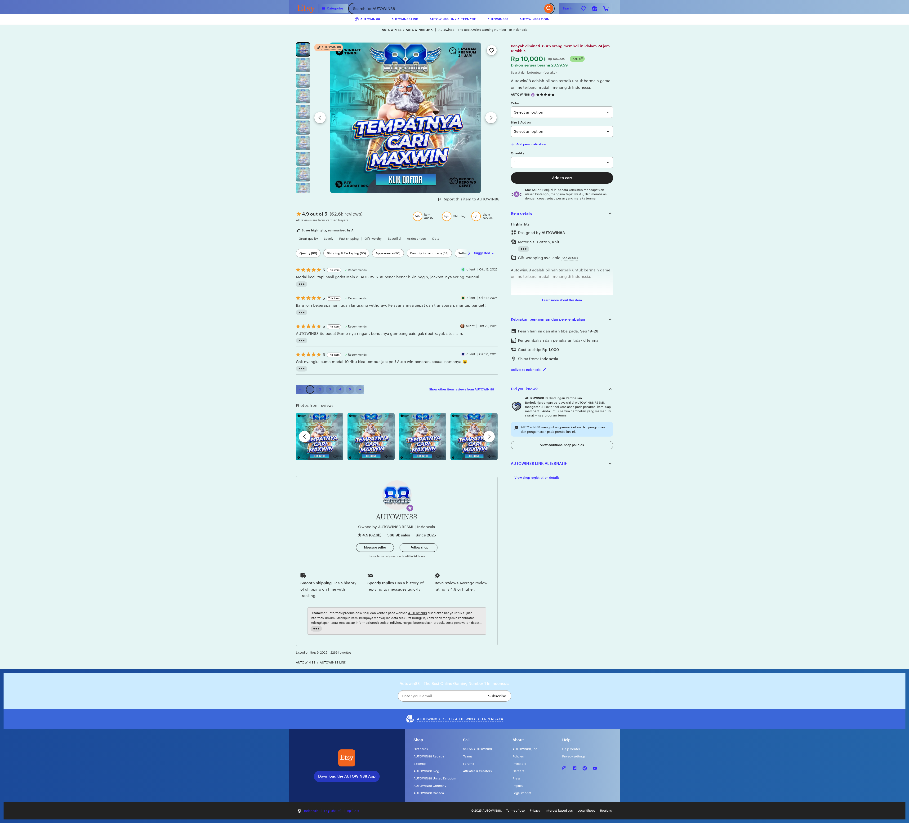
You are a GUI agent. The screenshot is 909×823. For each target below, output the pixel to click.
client (471, 269)
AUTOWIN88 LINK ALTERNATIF (453, 19)
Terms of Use (515, 810)
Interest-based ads (559, 810)
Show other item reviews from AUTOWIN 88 (461, 389)
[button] (409, 508)
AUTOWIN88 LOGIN (534, 19)
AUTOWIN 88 (391, 29)
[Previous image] (320, 117)
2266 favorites (341, 652)
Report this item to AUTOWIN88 (471, 199)
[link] (300, 389)
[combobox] (445, 8)
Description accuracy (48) (429, 253)
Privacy (535, 810)
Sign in (567, 8)
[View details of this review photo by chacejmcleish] (371, 436)
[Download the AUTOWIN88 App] (346, 757)
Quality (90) (308, 253)
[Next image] (491, 117)
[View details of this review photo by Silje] (422, 436)
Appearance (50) (388, 253)
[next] (489, 436)
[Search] (549, 8)
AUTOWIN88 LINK (405, 19)
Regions (606, 810)
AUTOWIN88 (520, 94)
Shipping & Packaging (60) (346, 253)
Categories (335, 8)
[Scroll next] (469, 253)
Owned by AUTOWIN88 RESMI (385, 527)
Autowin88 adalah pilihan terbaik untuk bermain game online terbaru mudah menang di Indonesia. (560, 84)
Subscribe (497, 696)
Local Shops (586, 810)
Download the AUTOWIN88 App (346, 776)
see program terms (552, 415)
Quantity (517, 153)
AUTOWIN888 (497, 19)
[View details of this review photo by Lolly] (319, 436)
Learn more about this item (562, 300)
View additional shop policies (562, 445)
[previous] (304, 436)
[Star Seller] (533, 95)
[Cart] (606, 8)
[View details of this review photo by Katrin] (474, 436)
